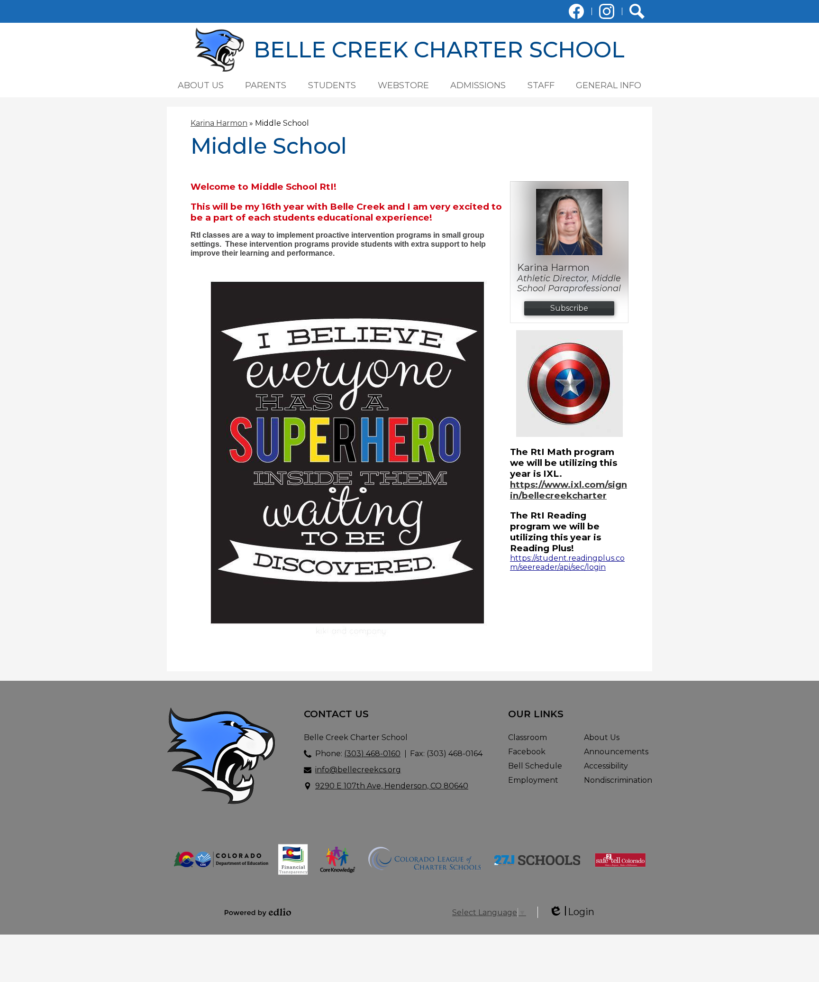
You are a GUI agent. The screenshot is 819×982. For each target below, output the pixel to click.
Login (571, 912)
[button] (200, 85)
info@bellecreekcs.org (358, 769)
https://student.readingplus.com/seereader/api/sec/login (567, 563)
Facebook (576, 11)
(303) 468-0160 (372, 753)
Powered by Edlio (258, 912)
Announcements (616, 751)
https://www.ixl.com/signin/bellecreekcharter (568, 490)
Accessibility (606, 765)
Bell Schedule (535, 765)
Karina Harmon (219, 123)
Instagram (606, 11)
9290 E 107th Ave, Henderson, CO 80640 (391, 785)
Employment (533, 780)
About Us (601, 737)
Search (637, 11)
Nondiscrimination (618, 780)
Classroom (527, 737)
